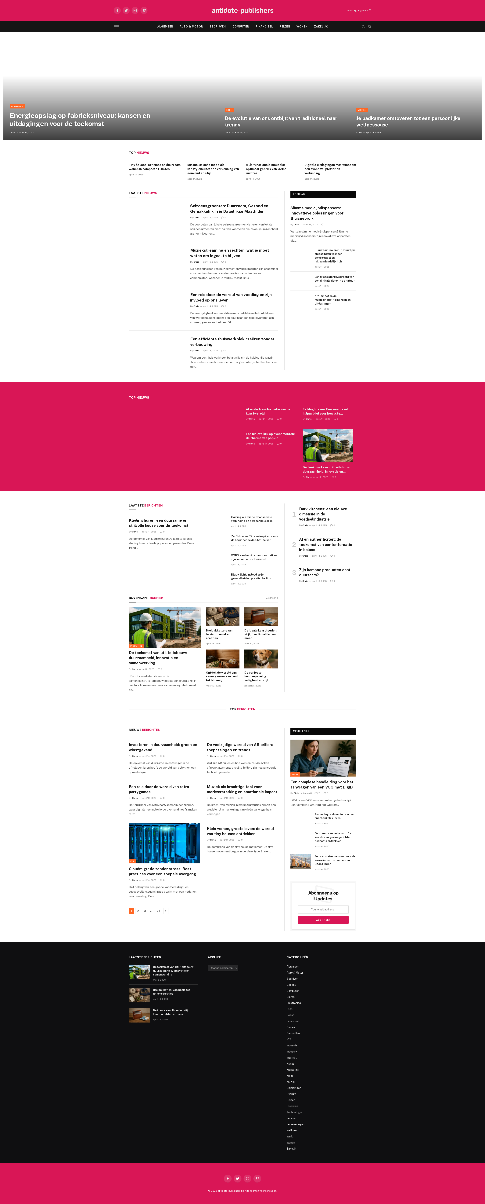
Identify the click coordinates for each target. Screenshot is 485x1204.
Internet (292, 1057)
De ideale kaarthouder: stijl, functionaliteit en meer (260, 634)
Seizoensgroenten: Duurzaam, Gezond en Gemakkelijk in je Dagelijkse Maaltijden (229, 208)
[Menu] (116, 26)
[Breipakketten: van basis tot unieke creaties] (223, 616)
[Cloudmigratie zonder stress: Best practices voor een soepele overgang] (164, 843)
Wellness (292, 1130)
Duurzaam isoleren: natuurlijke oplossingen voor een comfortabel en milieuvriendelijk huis (335, 256)
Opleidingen (294, 1087)
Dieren (291, 996)
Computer (240, 26)
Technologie (294, 1112)
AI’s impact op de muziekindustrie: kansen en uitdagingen (333, 300)
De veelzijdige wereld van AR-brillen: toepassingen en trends (240, 747)
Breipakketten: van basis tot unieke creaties (219, 634)
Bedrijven (218, 26)
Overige (291, 1094)
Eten (229, 110)
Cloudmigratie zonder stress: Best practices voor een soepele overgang (162, 871)
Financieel (264, 26)
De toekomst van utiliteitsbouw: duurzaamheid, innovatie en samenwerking (326, 470)
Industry (292, 1051)
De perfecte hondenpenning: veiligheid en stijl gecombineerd (256, 676)
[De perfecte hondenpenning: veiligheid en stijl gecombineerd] (261, 659)
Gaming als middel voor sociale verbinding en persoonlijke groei (252, 519)
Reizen (284, 26)
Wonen (301, 26)
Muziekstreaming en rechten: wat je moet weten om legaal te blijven (229, 253)
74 (158, 910)
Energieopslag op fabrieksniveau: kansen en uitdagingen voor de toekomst (80, 120)
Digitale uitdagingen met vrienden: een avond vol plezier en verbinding (330, 169)
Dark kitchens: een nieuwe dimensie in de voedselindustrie (323, 514)
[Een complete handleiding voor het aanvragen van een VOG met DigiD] (323, 758)
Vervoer (291, 1118)
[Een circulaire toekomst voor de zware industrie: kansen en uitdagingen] (300, 861)
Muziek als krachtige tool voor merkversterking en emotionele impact (242, 789)
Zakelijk (321, 26)
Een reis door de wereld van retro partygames (159, 789)
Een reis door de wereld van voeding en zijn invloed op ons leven (231, 297)
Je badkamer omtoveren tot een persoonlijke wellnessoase (408, 121)
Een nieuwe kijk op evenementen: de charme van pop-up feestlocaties (270, 436)
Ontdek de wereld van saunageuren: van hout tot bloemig (222, 676)
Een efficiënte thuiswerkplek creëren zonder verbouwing (232, 342)
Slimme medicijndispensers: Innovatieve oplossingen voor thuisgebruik (316, 213)
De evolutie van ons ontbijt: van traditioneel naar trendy (281, 121)
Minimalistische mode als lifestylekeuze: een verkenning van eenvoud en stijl (213, 169)
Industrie (136, 646)
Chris (12, 132)
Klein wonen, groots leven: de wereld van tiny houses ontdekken (240, 831)
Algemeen (165, 26)
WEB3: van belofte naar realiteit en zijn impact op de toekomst (254, 557)
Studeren (292, 1106)
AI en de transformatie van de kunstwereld (268, 411)
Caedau (291, 984)
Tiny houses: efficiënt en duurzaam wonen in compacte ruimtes (155, 167)
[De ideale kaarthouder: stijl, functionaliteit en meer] (261, 616)
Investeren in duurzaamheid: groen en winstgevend (163, 747)
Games (291, 1027)
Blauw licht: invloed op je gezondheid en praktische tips (251, 576)
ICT (132, 861)
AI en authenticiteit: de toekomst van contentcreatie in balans (325, 544)
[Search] (369, 26)
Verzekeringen (295, 1124)
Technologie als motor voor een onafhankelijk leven (335, 816)
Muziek (291, 1081)
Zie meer (271, 597)
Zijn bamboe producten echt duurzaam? (324, 572)
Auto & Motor (191, 26)
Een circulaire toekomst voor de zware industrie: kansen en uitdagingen (335, 860)
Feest (290, 1015)
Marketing (293, 1069)
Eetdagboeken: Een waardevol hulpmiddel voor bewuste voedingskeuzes (325, 412)
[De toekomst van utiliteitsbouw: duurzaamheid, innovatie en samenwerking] (328, 445)
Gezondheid (294, 1033)
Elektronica (294, 1003)
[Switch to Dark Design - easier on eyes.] (363, 26)
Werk (295, 774)
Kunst (290, 1063)
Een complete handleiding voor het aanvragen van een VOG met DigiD (322, 784)
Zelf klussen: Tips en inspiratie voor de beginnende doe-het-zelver (254, 538)
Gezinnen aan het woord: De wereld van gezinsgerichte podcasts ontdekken (333, 837)
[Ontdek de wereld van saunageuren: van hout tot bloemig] (223, 659)
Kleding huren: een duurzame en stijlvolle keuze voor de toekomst (159, 523)
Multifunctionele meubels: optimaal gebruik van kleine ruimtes (266, 169)
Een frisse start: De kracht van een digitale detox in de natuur (335, 278)
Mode (290, 1075)
